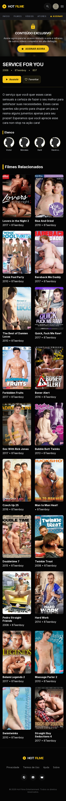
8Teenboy (20, 70)
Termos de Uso (31, 767)
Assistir (12, 79)
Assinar (56, 16)
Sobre (56, 767)
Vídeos (29, 16)
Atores (41, 16)
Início (6, 16)
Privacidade (13, 767)
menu (62, 6)
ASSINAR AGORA (33, 48)
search (47, 6)
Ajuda (46, 767)
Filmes (18, 16)
